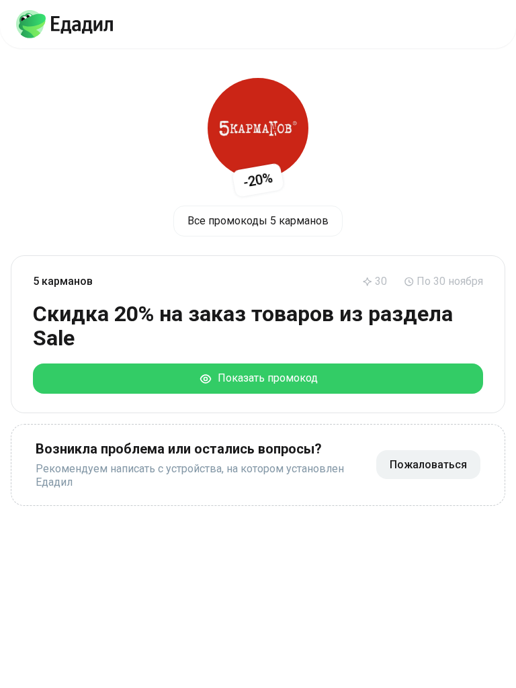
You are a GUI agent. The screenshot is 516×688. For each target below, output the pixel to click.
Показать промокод (265, 378)
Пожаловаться (428, 464)
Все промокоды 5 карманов (258, 220)
